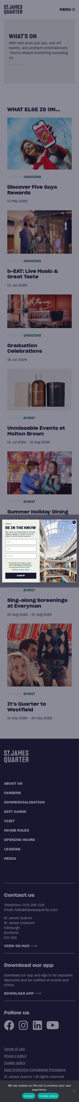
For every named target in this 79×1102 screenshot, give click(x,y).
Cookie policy (48, 1096)
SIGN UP (21, 575)
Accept (28, 1096)
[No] (74, 1091)
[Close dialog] (74, 522)
